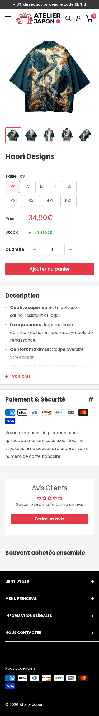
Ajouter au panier (50, 269)
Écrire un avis (49, 519)
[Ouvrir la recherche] (68, 18)
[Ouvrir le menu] (8, 18)
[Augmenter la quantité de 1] (70, 249)
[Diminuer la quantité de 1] (34, 249)
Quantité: (15, 249)
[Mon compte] (78, 18)
